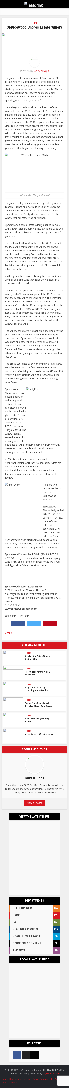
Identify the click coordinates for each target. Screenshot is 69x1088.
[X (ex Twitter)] (26, 1055)
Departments (46, 1078)
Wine (9, 632)
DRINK (34, 22)
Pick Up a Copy (30, 1078)
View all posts (34, 802)
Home (5, 1078)
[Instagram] (34, 1055)
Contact (13, 1082)
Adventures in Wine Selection (39, 734)
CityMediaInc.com (51, 1073)
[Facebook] (17, 1055)
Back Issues (15, 1078)
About (5, 1082)
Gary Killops (41, 71)
